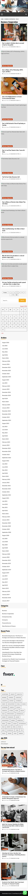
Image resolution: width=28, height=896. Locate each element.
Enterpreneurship (7, 616)
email (18, 704)
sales (3, 726)
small (14, 726)
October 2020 (6, 529)
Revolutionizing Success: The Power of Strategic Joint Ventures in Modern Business (14, 636)
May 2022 (5, 470)
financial (4, 710)
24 (3, 326)
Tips (22, 730)
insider (4, 717)
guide (16, 710)
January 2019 (5, 594)
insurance (10, 717)
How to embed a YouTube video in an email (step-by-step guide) (13, 44)
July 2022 (4, 464)
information (19, 713)
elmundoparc (4, 743)
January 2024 (5, 408)
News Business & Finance (9, 626)
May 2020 (5, 544)
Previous (5, 292)
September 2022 (6, 457)
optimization (22, 723)
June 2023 (5, 429)
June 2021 (5, 504)
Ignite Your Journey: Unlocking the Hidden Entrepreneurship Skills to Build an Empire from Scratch (13, 647)
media (3, 723)
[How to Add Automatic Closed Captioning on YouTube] (14, 112)
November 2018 (6, 597)
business (4, 697)
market (13, 720)
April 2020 (5, 548)
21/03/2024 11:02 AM (15, 73)
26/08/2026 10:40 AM (15, 800)
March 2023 (5, 439)
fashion (12, 707)
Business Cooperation (7, 39)
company (11, 697)
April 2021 (5, 510)
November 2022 (6, 451)
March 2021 (5, 513)
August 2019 (5, 572)
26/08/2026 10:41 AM (15, 773)
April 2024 (5, 398)
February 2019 (6, 591)
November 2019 (6, 563)
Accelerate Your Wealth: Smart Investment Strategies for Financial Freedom (13, 660)
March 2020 (5, 551)
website (21, 733)
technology (10, 730)
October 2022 (6, 454)
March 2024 (5, 401)
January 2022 (5, 482)
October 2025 (6, 373)
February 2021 (6, 516)
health (22, 710)
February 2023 (6, 442)
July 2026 (4, 345)
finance (18, 707)
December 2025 (6, 367)
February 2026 (6, 361)
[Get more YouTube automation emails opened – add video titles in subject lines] (14, 271)
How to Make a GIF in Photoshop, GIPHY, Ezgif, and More (12, 70)
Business (4, 610)
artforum (3, 741)
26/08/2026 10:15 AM (15, 885)
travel (4, 733)
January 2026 (5, 364)
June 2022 (5, 467)
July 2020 (4, 538)
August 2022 (5, 460)
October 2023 (6, 417)
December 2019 (6, 560)
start (3, 730)
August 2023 (5, 423)
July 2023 (4, 426)
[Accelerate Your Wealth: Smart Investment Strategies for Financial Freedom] (14, 871)
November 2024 (6, 395)
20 (14, 323)
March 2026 (5, 358)
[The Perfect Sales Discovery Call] (14, 166)
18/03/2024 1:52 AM (14, 100)
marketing (20, 720)
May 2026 (5, 352)
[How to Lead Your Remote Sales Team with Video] (14, 139)
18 (6, 323)
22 (21, 323)
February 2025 (6, 386)
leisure (17, 717)
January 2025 (5, 389)
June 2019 (5, 579)
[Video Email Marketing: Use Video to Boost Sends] (14, 218)
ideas (3, 713)
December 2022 (6, 448)
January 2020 (5, 557)
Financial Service (6, 623)
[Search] (26, 14)
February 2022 (6, 479)
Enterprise (5, 620)
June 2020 (5, 541)
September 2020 (6, 532)
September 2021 (6, 495)
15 (13, 295)
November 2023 (6, 414)
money (9, 723)
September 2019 (6, 569)
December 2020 (6, 523)
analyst (13, 694)
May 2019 (5, 582)
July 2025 (4, 383)
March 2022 (5, 476)
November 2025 (6, 370)
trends (9, 733)
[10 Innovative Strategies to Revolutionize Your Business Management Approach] (14, 786)
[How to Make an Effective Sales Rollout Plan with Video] (14, 191)
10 (3, 319)
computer (18, 697)
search (9, 726)
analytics (19, 694)
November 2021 (6, 488)
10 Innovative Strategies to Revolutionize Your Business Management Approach (13, 641)
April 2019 (5, 585)
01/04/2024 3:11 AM (14, 46)
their (17, 730)
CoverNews (15, 893)
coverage (18, 700)
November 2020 (6, 526)
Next (17, 295)
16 (25, 319)
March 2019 (5, 588)
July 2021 (4, 501)
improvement (10, 713)
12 (10, 319)
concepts (4, 700)
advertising (5, 694)
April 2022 (5, 473)
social (19, 726)
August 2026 (5, 342)
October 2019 (6, 566)
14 (18, 319)
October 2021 (6, 492)
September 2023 (6, 420)
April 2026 (5, 355)
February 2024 (6, 404)
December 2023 (6, 411)
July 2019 (4, 576)
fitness (11, 710)
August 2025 (5, 380)
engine (24, 704)
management (5, 720)
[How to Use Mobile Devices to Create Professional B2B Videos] (14, 86)
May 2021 (5, 507)
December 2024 (6, 392)
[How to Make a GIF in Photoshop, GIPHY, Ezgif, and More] (14, 59)
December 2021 (6, 485)
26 (10, 326)
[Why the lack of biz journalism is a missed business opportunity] (14, 244)
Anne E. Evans (6, 47)
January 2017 (5, 600)
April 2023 (5, 436)
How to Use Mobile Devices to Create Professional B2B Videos (12, 97)
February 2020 (6, 554)
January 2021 (5, 520)
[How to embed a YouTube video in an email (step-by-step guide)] (14, 32)
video (15, 733)
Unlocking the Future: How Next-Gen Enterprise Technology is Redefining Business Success (12, 654)
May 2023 (5, 432)
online (15, 723)
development (11, 704)
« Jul (2, 333)
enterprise (5, 707)
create (4, 704)
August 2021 (5, 498)
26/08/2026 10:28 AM (15, 829)
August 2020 (5, 535)
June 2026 (5, 348)
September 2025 (6, 376)
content (11, 700)
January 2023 (5, 445)
